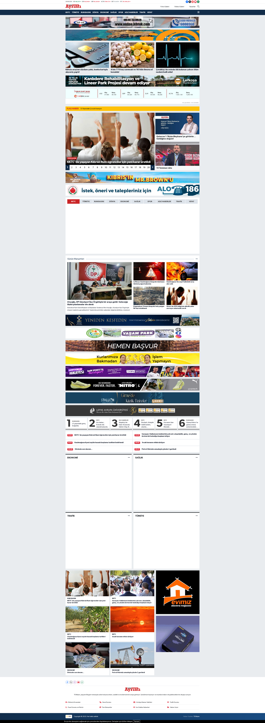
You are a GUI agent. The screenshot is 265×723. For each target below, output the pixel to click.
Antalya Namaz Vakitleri (144, 702)
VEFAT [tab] (191, 201)
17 (136, 167)
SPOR (120, 12)
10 (106, 167)
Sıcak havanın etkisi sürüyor (153, 442)
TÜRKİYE (75, 12)
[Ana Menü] (198, 12)
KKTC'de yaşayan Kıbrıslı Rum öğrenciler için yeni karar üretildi (100, 435)
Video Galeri (179, 7)
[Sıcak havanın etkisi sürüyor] (132, 619)
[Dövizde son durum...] (87, 655)
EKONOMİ (104, 12)
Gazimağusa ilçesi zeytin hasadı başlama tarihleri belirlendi (98, 442)
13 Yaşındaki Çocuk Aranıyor (91, 109)
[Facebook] (67, 682)
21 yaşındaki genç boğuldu (79, 425)
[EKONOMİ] (129, 457)
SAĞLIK (113, 12)
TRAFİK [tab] (179, 201)
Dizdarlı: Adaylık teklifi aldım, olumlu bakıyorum (147, 425)
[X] (71, 682)
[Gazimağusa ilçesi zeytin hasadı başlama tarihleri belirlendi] (87, 619)
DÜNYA (96, 12)
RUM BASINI (86, 12)
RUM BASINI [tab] (99, 201)
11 (110, 167)
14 (123, 167)
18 (140, 167)
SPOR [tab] (150, 201)
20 (148, 167)
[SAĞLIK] (197, 457)
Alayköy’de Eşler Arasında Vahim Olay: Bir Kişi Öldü (124, 425)
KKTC (68, 12)
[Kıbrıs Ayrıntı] (73, 6)
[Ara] (198, 6)
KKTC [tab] (73, 201)
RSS (69, 716)
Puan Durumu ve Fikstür (75, 707)
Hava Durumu (106, 702)
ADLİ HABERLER (131, 12)
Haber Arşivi (174, 707)
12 (114, 167)
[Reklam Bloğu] (132, 22)
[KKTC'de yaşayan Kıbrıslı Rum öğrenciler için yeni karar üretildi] (87, 583)
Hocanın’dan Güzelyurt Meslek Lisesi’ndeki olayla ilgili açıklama (168, 425)
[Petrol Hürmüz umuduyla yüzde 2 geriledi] (132, 655)
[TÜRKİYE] (197, 516)
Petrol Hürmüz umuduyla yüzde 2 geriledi (159, 449)
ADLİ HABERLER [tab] (164, 201)
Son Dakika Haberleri (143, 707)
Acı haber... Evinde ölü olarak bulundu (102, 425)
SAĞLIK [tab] (137, 201)
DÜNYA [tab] (112, 201)
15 (127, 167)
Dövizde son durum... (83, 449)
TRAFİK (142, 12)
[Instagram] (74, 682)
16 (131, 167)
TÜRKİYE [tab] (86, 201)
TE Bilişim (196, 716)
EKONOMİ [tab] (124, 201)
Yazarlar (192, 7)
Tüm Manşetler (107, 707)
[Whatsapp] (82, 682)
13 (119, 167)
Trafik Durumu (174, 702)
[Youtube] (78, 682)
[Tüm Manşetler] (197, 259)
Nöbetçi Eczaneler (74, 702)
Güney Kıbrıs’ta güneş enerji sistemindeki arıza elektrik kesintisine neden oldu (192, 425)
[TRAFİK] (129, 516)
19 (144, 167)
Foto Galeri (165, 7)
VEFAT (149, 12)
